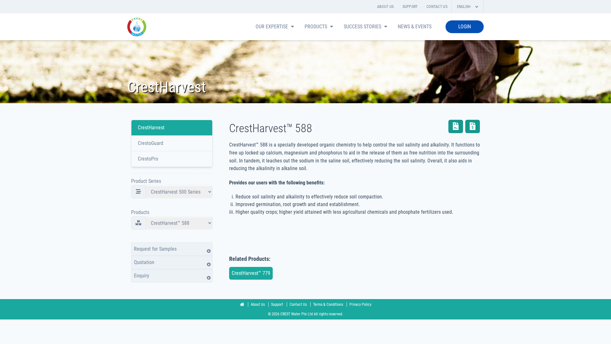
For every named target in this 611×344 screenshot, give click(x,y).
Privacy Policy (360, 304)
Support (410, 6)
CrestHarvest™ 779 (251, 273)
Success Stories (363, 27)
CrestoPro (148, 159)
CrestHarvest (151, 128)
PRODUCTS (316, 27)
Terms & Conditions (328, 304)
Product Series (146, 181)
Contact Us (436, 6)
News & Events (415, 27)
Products (140, 212)
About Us (385, 6)
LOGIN (464, 27)
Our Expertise (272, 27)
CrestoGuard (150, 143)
